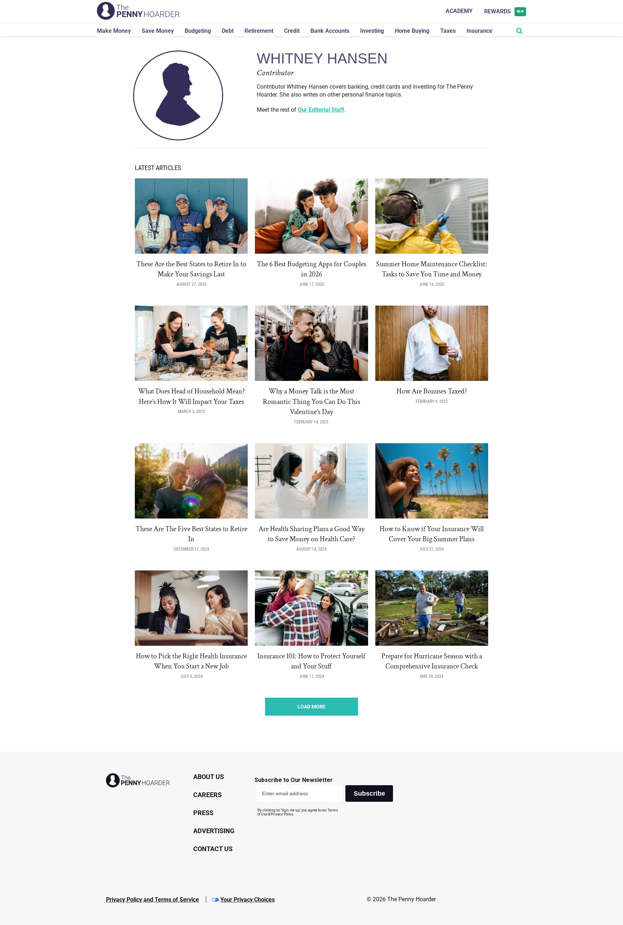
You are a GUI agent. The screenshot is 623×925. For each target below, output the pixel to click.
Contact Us (213, 849)
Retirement (258, 30)
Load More (311, 707)
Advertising (213, 831)
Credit (292, 30)
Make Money (114, 30)
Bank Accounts (329, 30)
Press (203, 813)
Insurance (479, 30)
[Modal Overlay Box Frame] (326, 796)
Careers (207, 795)
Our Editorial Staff (321, 109)
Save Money (158, 30)
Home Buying (412, 30)
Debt (228, 30)
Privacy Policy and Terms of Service (152, 899)
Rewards (504, 11)
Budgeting (198, 30)
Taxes (448, 30)
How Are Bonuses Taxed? (432, 391)
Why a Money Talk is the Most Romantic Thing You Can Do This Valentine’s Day (311, 402)
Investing (372, 30)
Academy (459, 11)
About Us (208, 777)
